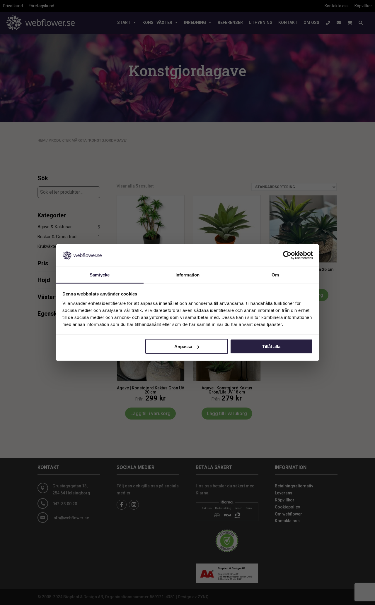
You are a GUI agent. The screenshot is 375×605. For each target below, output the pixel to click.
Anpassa (183, 346)
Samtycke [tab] (100, 274)
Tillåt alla (271, 346)
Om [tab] (275, 274)
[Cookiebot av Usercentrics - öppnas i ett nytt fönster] (287, 255)
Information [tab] (187, 274)
